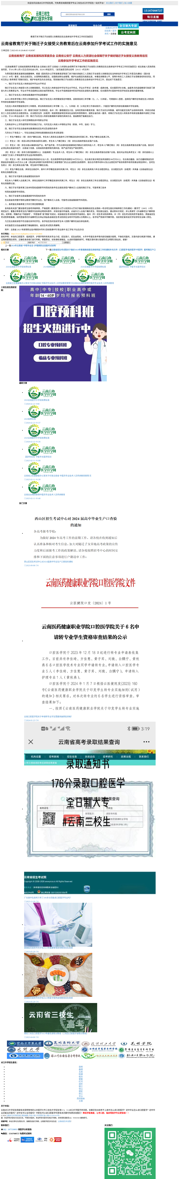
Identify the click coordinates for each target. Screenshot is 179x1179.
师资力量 (22, 30)
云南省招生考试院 (64, 1121)
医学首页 (72, 26)
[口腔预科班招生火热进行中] (63, 333)
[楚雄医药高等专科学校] (136, 1050)
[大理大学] (25, 1050)
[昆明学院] (136, 1043)
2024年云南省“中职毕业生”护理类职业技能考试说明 (33, 246)
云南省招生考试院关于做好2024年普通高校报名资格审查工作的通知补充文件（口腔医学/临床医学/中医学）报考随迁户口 (103, 250)
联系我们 (22, 34)
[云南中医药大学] (25, 1043)
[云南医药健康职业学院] (62, 1050)
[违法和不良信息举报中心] (14, 1139)
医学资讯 (71, 30)
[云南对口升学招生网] (37, 15)
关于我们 (119, 3)
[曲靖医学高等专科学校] (99, 1050)
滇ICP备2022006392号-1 (51, 1115)
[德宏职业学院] (25, 1056)
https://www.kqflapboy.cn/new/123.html (26, 234)
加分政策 (96, 30)
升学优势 (40, 1115)
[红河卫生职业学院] (99, 1056)
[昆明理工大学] (99, 1043)
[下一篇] (59, 245)
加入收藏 (128, 3)
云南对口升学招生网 (13, 1115)
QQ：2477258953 (10, 1129)
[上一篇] (57, 245)
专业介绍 (97, 26)
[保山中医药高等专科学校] (62, 1056)
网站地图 (25, 1115)
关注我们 (110, 3)
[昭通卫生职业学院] (136, 1056)
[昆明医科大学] (62, 1043)
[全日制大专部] (128, 26)
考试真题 (47, 30)
